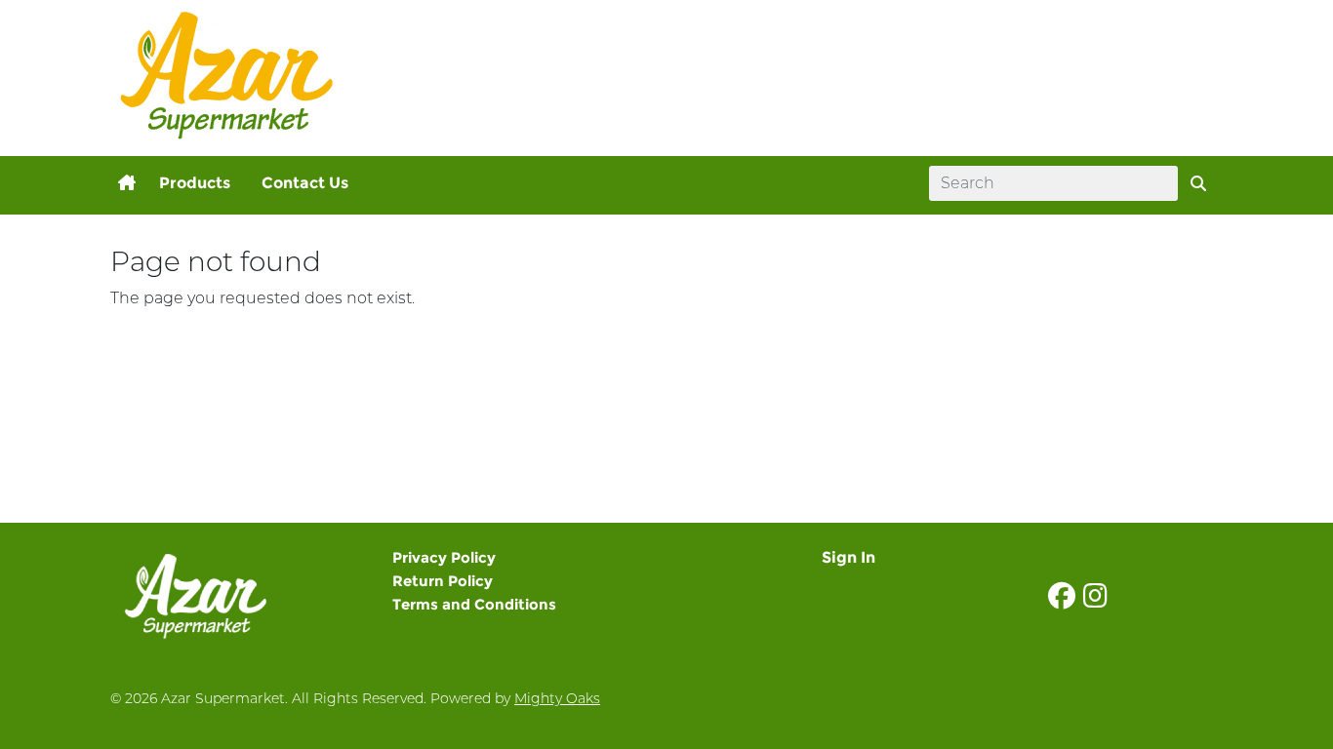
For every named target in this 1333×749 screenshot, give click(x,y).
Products (194, 183)
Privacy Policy (444, 557)
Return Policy (442, 581)
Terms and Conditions (474, 604)
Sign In (848, 557)
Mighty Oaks (557, 698)
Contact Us (305, 183)
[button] (126, 183)
